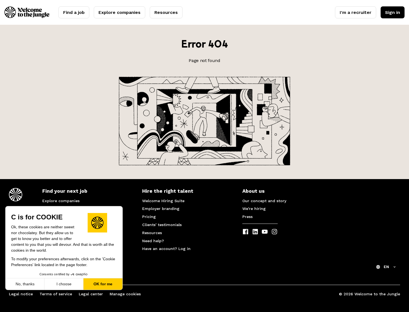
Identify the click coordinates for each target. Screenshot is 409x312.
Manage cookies (125, 294)
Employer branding (160, 208)
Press (247, 216)
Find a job (74, 12)
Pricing (149, 216)
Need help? (153, 241)
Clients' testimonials (162, 224)
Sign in (392, 12)
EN (386, 266)
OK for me (102, 284)
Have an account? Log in (166, 248)
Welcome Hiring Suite (163, 201)
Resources (166, 12)
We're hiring (254, 208)
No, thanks (25, 284)
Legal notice (21, 294)
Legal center (91, 294)
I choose (64, 284)
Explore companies (119, 12)
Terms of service (56, 294)
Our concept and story (264, 201)
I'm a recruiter (355, 12)
